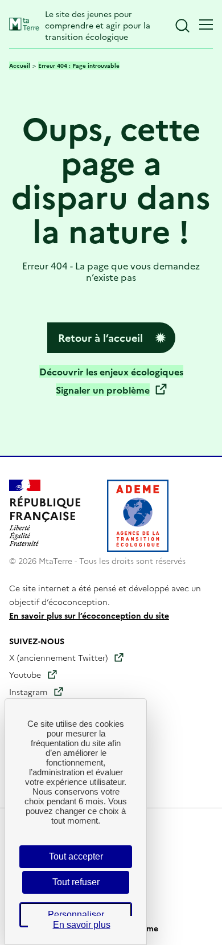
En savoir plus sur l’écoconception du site (89, 615)
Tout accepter (76, 856)
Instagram (28, 691)
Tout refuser (76, 882)
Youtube (25, 674)
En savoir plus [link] (81, 925)
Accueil (19, 65)
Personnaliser (76, 914)
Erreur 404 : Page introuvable (79, 65)
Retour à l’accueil (100, 337)
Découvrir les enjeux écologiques (111, 371)
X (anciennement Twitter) (58, 657)
